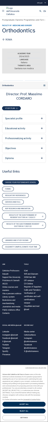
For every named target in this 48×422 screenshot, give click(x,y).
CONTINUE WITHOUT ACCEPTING (35, 368)
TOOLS (26, 264)
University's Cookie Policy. (31, 399)
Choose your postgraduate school (20, 182)
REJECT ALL (24, 411)
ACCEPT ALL (24, 404)
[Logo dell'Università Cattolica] (15, 11)
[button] (40, 11)
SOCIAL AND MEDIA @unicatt (11, 325)
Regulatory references (15, 195)
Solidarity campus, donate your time (21, 247)
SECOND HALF (28, 325)
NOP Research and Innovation (17, 208)
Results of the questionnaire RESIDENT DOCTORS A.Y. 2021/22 (22, 225)
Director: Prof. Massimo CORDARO (24, 96)
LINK (3, 264)
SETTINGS (24, 417)
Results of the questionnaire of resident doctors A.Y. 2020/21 (23, 216)
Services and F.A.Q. (13, 202)
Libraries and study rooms (16, 240)
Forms (8, 189)
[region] (24, 393)
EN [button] (44, 11)
